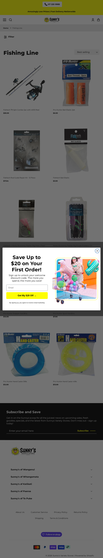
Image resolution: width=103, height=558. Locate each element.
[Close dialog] (97, 251)
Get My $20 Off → (27, 295)
